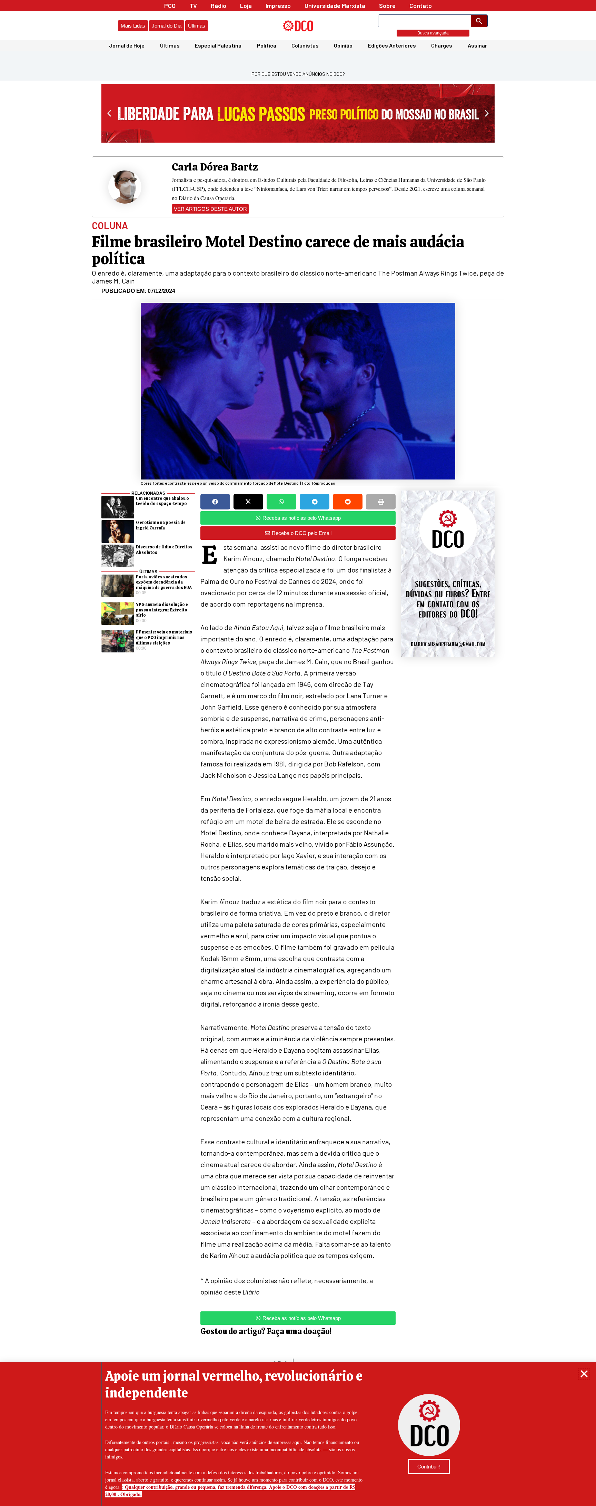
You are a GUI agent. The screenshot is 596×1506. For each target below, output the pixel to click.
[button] (584, 1374)
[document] (298, 753)
